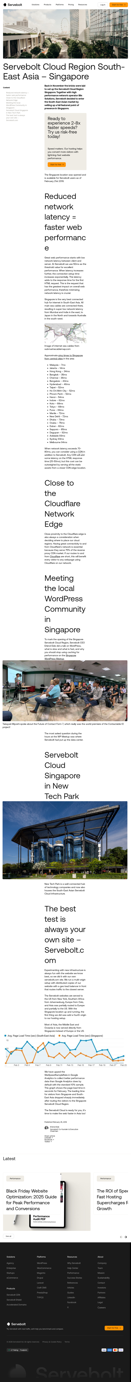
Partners (101, 1292)
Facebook (48, 1140)
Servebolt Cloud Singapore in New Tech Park (17, 111)
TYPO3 (40, 1297)
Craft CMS (41, 1287)
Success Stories (74, 1278)
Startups (10, 1273)
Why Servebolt (74, 1263)
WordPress (42, 1263)
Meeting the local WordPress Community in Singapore (16, 105)
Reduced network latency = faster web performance (17, 94)
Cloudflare (55, 556)
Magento (41, 1273)
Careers (102, 1307)
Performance (15, 1179)
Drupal (40, 1278)
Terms (67, 1342)
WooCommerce (44, 1268)
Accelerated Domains (16, 1304)
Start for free (117, 5)
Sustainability (104, 1278)
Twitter (47, 1142)
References (72, 1283)
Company (102, 1263)
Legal (100, 1302)
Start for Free (112, 1328)
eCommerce (12, 1278)
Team (100, 1268)
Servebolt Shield (14, 1300)
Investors (102, 1287)
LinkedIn (48, 1138)
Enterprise (11, 1268)
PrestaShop (42, 1292)
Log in (102, 5)
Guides (70, 1292)
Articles (70, 1287)
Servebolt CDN (13, 1295)
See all (8, 1236)
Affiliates (101, 1297)
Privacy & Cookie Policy (52, 1342)
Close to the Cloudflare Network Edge (15, 99)
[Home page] (12, 5)
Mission (101, 1273)
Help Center (72, 1268)
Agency (10, 1263)
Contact (101, 1283)
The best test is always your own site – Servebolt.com (15, 117)
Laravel (40, 1283)
